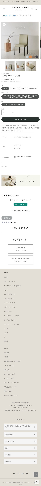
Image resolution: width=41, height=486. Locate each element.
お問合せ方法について (11, 395)
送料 (6, 448)
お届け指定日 (9, 435)
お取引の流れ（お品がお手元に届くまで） (18, 427)
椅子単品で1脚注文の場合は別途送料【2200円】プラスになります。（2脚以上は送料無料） (20, 96)
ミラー (6, 337)
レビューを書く (20, 204)
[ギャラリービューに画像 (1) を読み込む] (10, 66)
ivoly (22, 88)
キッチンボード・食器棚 (11, 316)
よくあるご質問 (9, 378)
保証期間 (6, 370)
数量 (2, 109)
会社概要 (6, 353)
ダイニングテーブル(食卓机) (12, 286)
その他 (6, 341)
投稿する (7, 218)
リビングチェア (9, 299)
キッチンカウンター (10, 320)
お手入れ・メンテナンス (11, 383)
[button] (4, 9)
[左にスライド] (2, 66)
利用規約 (6, 357)
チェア (6, 290)
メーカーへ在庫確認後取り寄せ (13, 105)
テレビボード (8, 311)
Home (5, 15)
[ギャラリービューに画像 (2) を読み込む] (20, 66)
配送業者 (8, 461)
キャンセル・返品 (9, 374)
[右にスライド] (39, 66)
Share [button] (6, 166)
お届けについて (9, 365)
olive (5, 88)
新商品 (6, 277)
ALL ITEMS (12, 15)
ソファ (6, 328)
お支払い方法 (9, 441)
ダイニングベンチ (9, 303)
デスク (6, 333)
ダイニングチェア (9, 294)
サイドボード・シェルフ (11, 324)
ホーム (6, 348)
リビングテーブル (9, 307)
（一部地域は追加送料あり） (14, 82)
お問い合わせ (8, 391)
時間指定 (8, 455)
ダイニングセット (9, 281)
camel (14, 88)
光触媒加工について (10, 387)
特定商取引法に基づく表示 (12, 361)
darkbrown (33, 88)
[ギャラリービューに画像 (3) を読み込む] (31, 66)
